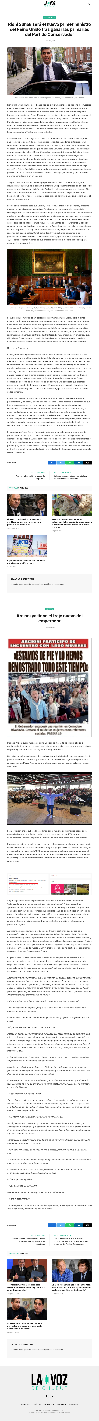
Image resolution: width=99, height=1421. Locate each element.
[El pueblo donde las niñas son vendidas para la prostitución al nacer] (27, 546)
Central (49, 609)
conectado (36, 584)
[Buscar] (89, 4)
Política (37, 1404)
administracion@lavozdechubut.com (49, 1410)
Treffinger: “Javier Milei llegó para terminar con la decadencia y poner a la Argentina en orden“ (26, 1287)
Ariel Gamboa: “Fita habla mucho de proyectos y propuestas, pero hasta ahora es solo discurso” (24, 1326)
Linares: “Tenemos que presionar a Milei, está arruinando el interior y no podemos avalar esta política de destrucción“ (71, 1287)
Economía (49, 1404)
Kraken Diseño (64, 1413)
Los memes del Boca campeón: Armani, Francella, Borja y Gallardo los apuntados (28, 1241)
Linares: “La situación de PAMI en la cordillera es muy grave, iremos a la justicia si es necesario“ (24, 522)
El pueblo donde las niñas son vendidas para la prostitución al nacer (26, 561)
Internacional (49, 17)
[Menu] (10, 4)
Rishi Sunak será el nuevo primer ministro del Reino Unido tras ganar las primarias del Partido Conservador (71, 1241)
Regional (25, 1404)
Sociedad (61, 1404)
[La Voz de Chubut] (49, 4)
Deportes (73, 1404)
